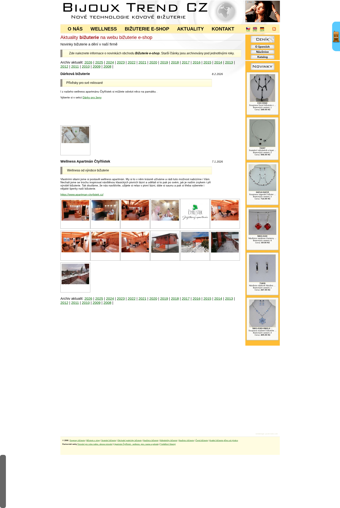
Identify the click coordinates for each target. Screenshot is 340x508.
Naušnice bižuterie (150, 440)
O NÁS (75, 28)
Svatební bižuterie (108, 440)
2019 (164, 62)
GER (262, 31)
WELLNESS (104, 28)
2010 (86, 66)
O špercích (262, 46)
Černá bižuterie (202, 440)
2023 (121, 62)
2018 (175, 62)
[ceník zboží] (262, 41)
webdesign (260, 434)
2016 (196, 62)
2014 (218, 62)
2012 (64, 66)
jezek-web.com (271, 434)
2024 (110, 62)
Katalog (262, 56)
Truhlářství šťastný (168, 444)
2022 (132, 62)
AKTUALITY (190, 28)
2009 (97, 66)
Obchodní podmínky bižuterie (130, 440)
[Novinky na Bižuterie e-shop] (262, 70)
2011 (75, 66)
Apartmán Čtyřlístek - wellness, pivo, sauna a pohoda (136, 444)
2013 (229, 62)
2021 (142, 62)
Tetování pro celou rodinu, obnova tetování (95, 444)
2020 (153, 62)
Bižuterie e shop (93, 440)
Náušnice (262, 51)
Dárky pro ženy (92, 97)
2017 (186, 62)
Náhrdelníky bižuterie (168, 440)
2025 (99, 62)
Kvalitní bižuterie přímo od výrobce (224, 440)
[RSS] (274, 30)
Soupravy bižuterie (77, 440)
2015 (207, 62)
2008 (107, 66)
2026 (88, 62)
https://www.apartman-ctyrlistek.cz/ (81, 194)
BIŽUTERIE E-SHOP (147, 28)
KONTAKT (223, 28)
